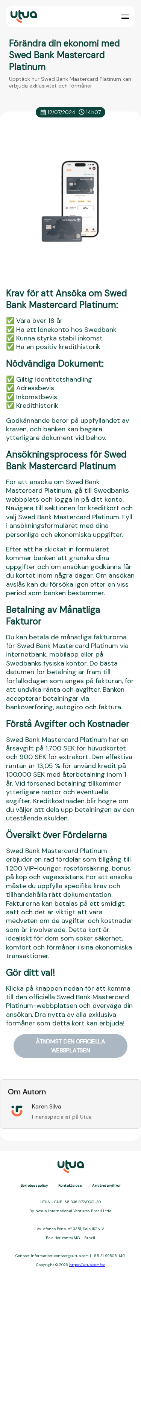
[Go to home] (23, 16)
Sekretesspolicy (34, 1185)
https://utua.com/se (87, 1264)
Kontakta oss (70, 1185)
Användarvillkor (106, 1185)
